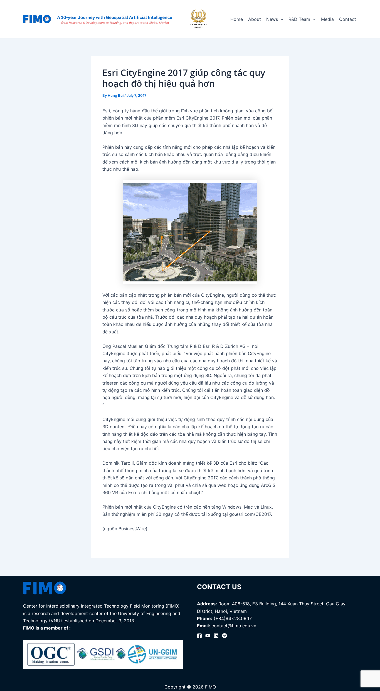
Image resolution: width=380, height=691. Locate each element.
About (254, 19)
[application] (280, 19)
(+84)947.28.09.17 (233, 618)
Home (236, 19)
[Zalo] (224, 635)
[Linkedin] (216, 635)
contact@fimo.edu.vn (233, 625)
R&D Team (299, 19)
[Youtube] (207, 635)
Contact (347, 19)
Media (327, 19)
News (272, 19)
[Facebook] (199, 635)
